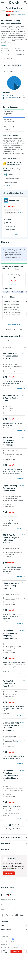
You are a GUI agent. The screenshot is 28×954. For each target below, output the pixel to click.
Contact (15, 951)
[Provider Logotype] (3, 9)
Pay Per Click (8, 95)
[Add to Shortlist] (24, 951)
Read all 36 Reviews (14, 324)
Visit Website (5, 951)
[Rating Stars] (9, 206)
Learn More (13, 259)
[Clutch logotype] (14, 2)
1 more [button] (21, 212)
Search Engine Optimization (12, 97)
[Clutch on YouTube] (17, 915)
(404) (14, 206)
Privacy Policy (4, 936)
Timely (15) (6, 292)
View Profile (14, 234)
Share (23, 353)
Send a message (9, 873)
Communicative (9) (17, 292)
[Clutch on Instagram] (12, 915)
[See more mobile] (21, 388)
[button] (12, 347)
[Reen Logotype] (6, 200)
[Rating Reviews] (9, 11)
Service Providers (6, 929)
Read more (4, 45)
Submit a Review (13, 341)
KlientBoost (14, 200)
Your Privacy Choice (6, 939)
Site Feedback (5, 905)
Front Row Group (14, 8)
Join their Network (21, 14)
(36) (18, 281)
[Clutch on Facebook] (2, 915)
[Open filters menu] (25, 347)
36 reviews (16, 11)
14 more (8, 185)
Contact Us (4, 909)
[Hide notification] (25, 249)
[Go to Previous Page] (6, 825)
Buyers (3, 925)
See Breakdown (13, 284)
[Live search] (25, 2)
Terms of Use (4, 944)
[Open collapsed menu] (3, 2)
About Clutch (4, 921)
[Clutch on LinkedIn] (21, 915)
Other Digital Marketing (10, 182)
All (5, 174)
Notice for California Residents (8, 941)
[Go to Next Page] (21, 825)
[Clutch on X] (7, 915)
